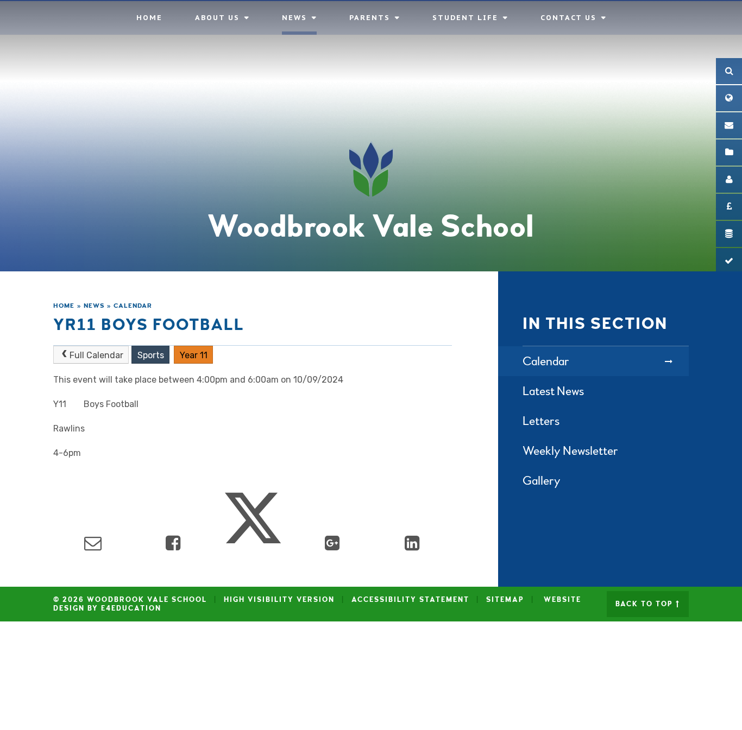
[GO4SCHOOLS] (729, 180)
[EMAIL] (729, 125)
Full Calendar (96, 355)
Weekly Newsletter (570, 451)
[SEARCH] (729, 71)
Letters (541, 421)
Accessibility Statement (410, 599)
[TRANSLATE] (729, 98)
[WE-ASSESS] (729, 261)
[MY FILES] (729, 152)
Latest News (553, 391)
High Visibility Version (279, 599)
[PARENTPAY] (729, 207)
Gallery (542, 480)
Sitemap (505, 599)
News (94, 306)
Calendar (133, 306)
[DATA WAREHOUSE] (729, 234)
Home (63, 306)
